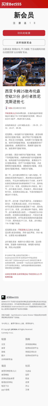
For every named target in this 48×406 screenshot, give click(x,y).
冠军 (27, 374)
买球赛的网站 (31, 344)
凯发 (27, 378)
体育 (3, 348)
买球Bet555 (11, 4)
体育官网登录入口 (8, 371)
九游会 (28, 371)
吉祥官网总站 (22, 274)
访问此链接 (24, 33)
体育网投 (5, 374)
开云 (27, 386)
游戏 (3, 351)
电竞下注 (5, 386)
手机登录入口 (10, 113)
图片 (3, 355)
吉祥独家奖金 (24, 42)
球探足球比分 (31, 351)
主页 (3, 344)
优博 (27, 382)
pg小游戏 (5, 389)
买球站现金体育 (7, 378)
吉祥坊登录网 (10, 274)
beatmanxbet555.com (20, 306)
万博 (27, 389)
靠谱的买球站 (7, 382)
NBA (10, 108)
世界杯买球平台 (31, 348)
